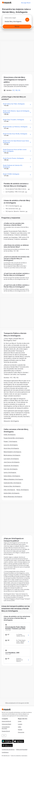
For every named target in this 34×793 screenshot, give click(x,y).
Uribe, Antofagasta (9, 489)
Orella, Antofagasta (9, 434)
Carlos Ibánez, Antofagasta (12, 476)
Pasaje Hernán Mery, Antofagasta (14, 438)
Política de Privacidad (21, 749)
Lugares (20, 724)
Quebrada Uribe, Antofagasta (12, 483)
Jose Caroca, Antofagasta (11, 462)
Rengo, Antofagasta (22, 489)
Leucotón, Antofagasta (10, 445)
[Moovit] (6, 3)
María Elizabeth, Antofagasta (12, 452)
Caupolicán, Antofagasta (11, 465)
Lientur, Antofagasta (10, 472)
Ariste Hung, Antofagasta (11, 448)
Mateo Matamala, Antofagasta (13, 496)
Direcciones (21, 732)
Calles (19, 727)
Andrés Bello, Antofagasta (11, 493)
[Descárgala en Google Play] (7, 741)
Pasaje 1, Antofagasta (10, 441)
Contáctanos (5, 752)
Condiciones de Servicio (8, 749)
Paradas (20, 729)
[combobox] (17, 18)
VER (29, 189)
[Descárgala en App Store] (18, 741)
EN (4, 735)
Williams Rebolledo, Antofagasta (13, 479)
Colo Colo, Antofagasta (10, 469)
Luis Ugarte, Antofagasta (11, 458)
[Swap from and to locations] (27, 20)
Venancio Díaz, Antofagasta (12, 486)
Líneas (19, 721)
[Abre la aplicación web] (7, 745)
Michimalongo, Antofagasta (12, 455)
